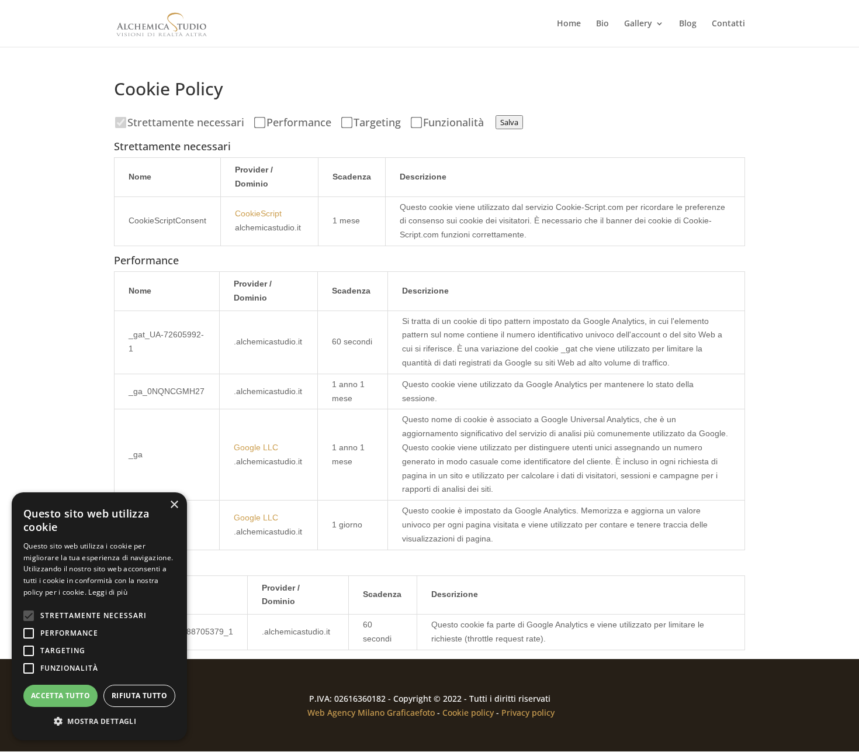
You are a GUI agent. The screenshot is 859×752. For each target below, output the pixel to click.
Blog (688, 24)
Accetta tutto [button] (60, 696)
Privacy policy (528, 712)
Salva (509, 122)
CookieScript (258, 213)
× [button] (173, 505)
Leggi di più (107, 592)
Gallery (638, 24)
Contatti (728, 24)
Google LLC (256, 447)
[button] (99, 722)
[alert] (99, 616)
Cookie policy (468, 712)
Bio (602, 24)
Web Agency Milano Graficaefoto (371, 712)
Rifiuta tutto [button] (139, 696)
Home (569, 24)
